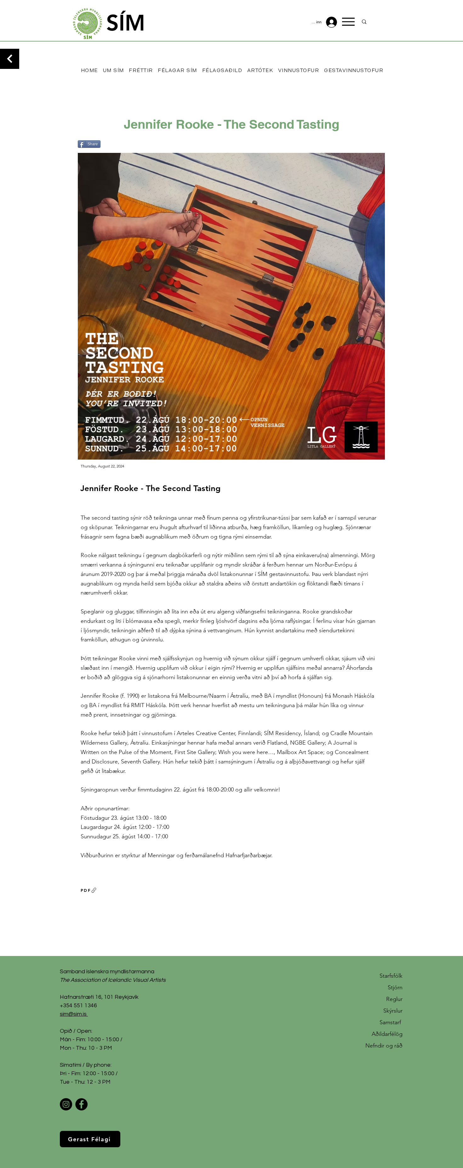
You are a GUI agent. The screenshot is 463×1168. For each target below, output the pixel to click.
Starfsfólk (391, 975)
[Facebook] (81, 1104)
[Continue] (9, 59)
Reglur (394, 999)
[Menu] (348, 21)
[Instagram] (66, 1104)
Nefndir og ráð (384, 1045)
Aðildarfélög (387, 1034)
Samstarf (391, 1022)
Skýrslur (393, 1010)
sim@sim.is (73, 1014)
